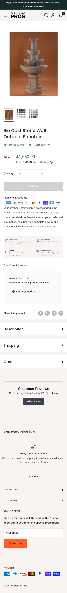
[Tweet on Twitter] (54, 313)
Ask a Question (25, 291)
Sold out (33, 186)
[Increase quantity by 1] (42, 173)
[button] (60, 15)
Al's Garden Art (14, 145)
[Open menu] (5, 15)
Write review (33, 401)
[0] (60, 15)
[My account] (53, 15)
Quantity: (9, 173)
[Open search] (46, 15)
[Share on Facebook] (40, 313)
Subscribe (15, 543)
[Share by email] (60, 313)
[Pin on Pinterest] (47, 313)
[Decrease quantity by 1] (20, 173)
